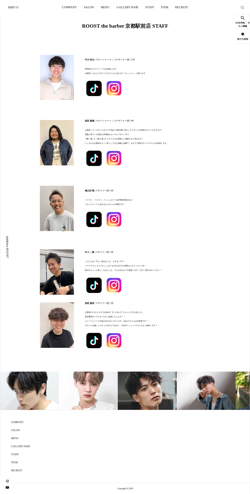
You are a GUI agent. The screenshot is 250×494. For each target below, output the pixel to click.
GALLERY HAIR (127, 7)
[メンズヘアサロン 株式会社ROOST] (13, 7)
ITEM (164, 7)
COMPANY (69, 7)
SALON (89, 7)
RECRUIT (181, 7)
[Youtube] (7, 487)
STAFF (149, 7)
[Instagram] (7, 481)
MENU (105, 7)
